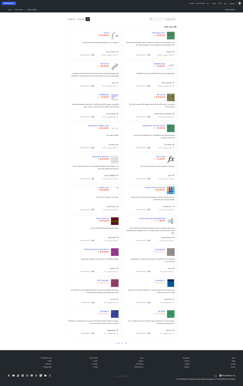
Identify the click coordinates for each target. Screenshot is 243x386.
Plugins (187, 364)
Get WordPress (9, 3)
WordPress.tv (138, 367)
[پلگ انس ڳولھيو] (151, 19)
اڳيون (118, 343)
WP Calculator (103, 280)
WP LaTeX (161, 95)
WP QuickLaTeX (158, 33)
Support (141, 361)
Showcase (186, 358)
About (233, 358)
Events (95, 361)
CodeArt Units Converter (155, 188)
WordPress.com (46, 358)
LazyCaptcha (160, 249)
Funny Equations (102, 218)
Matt (49, 361)
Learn (142, 358)
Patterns (186, 367)
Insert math (160, 157)
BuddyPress (47, 367)
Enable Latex (104, 188)
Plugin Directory (230, 9)
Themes (186, 361)
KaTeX (106, 33)
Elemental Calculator (101, 157)
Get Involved (93, 358)
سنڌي (215, 375)
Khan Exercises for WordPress (96, 249)
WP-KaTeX (105, 64)
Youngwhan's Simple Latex (98, 126)
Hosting (233, 364)
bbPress (48, 364)
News (233, 361)
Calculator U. (160, 280)
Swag (95, 367)
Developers (140, 364)
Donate (94, 364)
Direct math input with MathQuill (152, 218)
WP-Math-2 (104, 311)
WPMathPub (104, 95)
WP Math (161, 311)
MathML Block (159, 64)
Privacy (233, 367)
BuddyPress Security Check (154, 126)
